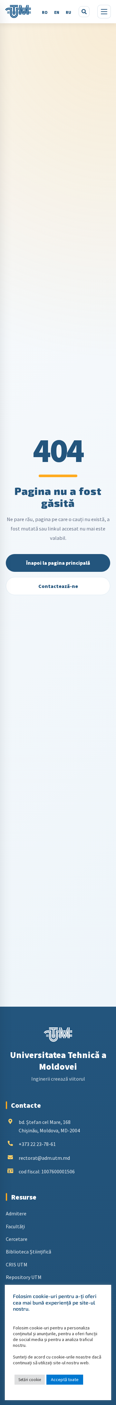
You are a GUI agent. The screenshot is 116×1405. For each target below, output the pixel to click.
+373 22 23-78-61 (37, 1144)
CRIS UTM (16, 1264)
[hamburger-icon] (104, 11)
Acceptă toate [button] (65, 1379)
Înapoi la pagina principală (58, 563)
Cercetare (16, 1239)
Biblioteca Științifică (28, 1251)
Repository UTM (24, 1277)
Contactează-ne (58, 586)
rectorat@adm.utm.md (44, 1158)
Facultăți (15, 1226)
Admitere (16, 1213)
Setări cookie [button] (29, 1379)
